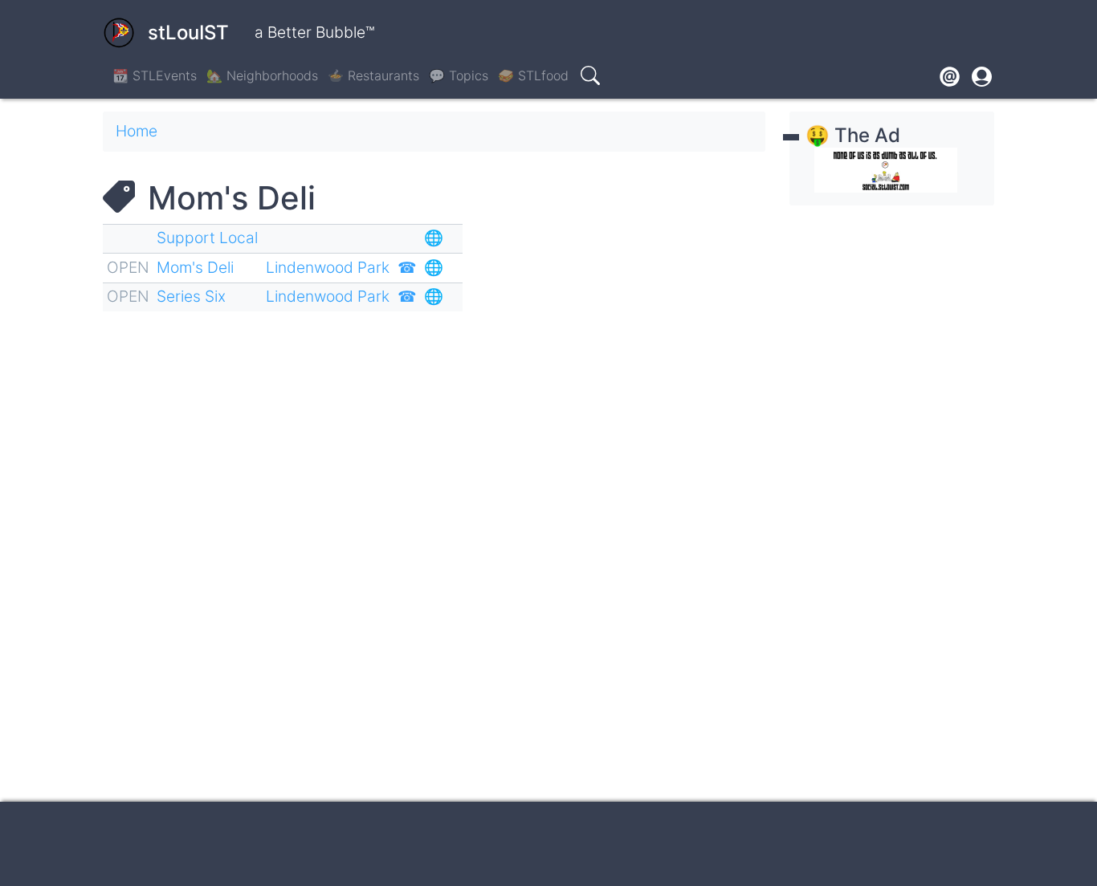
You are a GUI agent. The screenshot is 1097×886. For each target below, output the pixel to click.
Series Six (191, 296)
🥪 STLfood (533, 75)
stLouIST (188, 32)
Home (136, 130)
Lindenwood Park (327, 267)
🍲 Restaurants (373, 75)
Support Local (207, 237)
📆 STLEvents (154, 75)
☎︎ (407, 267)
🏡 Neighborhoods (262, 75)
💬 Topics (458, 75)
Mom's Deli (195, 267)
